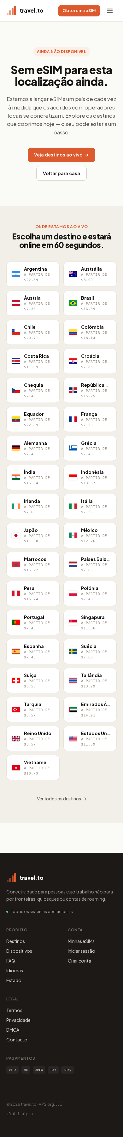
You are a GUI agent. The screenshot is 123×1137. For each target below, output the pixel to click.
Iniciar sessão (81, 951)
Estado (13, 980)
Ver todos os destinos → (61, 798)
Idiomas (14, 970)
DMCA (12, 1030)
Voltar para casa (61, 173)
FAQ (10, 960)
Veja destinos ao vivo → (61, 154)
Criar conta (79, 960)
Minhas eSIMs (81, 941)
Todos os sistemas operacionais (42, 911)
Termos (14, 1010)
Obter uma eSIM (79, 10)
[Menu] (110, 11)
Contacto (16, 1039)
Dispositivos (19, 951)
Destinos (15, 941)
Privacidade (18, 1020)
